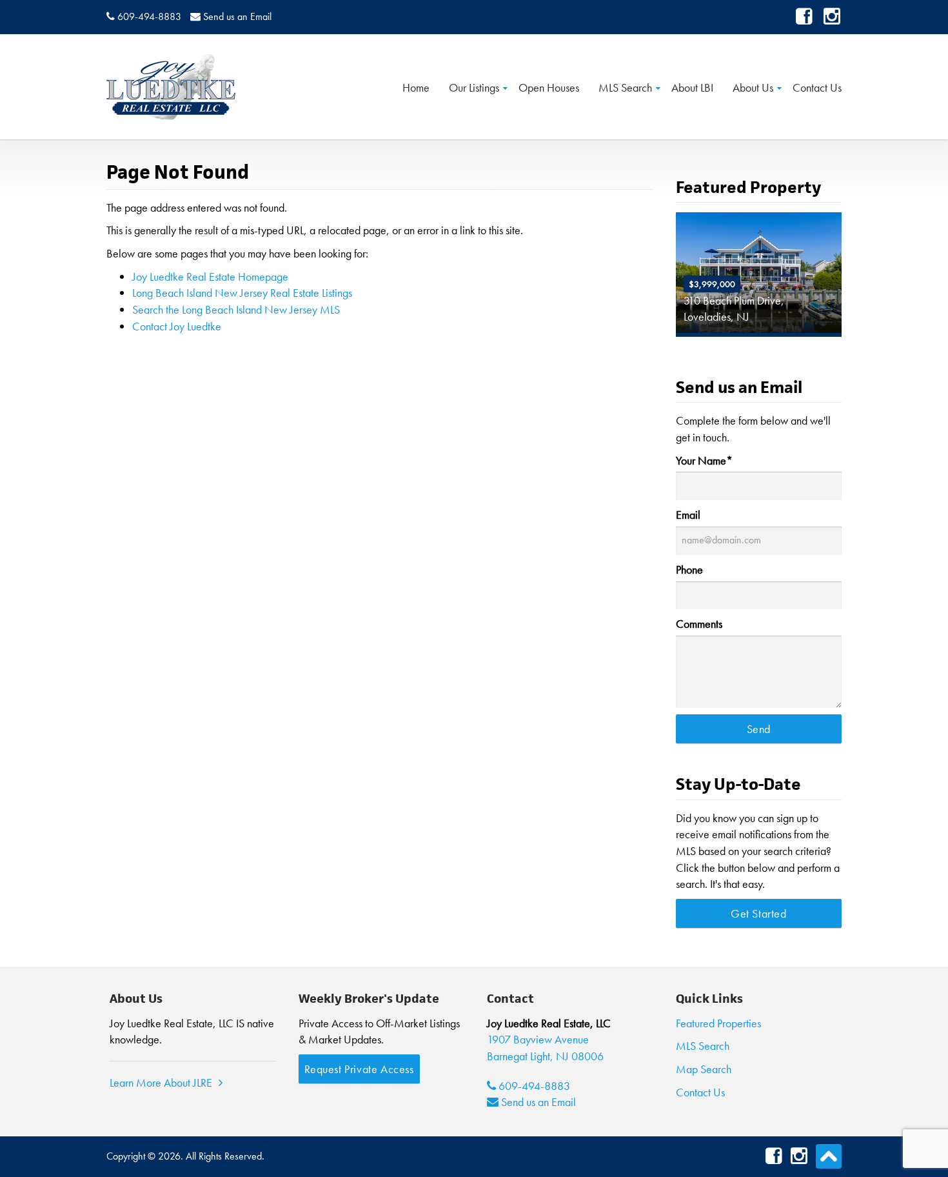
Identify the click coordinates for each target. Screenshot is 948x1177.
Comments (699, 623)
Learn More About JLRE (161, 1082)
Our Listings (474, 86)
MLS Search (625, 86)
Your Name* (704, 460)
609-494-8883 (149, 16)
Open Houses (548, 86)
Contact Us (817, 86)
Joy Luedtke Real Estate (170, 87)
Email (688, 514)
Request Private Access (359, 1068)
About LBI (692, 86)
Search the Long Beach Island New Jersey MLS (236, 309)
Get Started (759, 913)
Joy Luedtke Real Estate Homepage (210, 276)
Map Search (703, 1068)
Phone (689, 569)
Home (416, 86)
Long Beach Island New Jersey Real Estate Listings (242, 292)
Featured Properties (718, 1023)
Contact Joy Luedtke (176, 326)
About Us (753, 86)
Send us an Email (237, 16)
